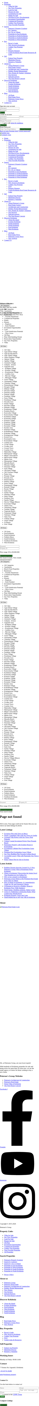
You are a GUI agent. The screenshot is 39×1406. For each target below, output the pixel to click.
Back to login (4, 131)
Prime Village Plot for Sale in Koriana (16, 859)
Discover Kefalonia (10, 80)
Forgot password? (25, 131)
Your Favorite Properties (16, 25)
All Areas (3, 528)
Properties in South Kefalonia (18, 38)
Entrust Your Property (15, 58)
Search (6, 27)
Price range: (4, 552)
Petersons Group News (16, 99)
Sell (5, 56)
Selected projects (13, 77)
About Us (7, 64)
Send (2, 1396)
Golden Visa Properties (16, 23)
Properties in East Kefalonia (17, 34)
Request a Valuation (14, 62)
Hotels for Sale (13, 15)
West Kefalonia (13, 91)
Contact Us (8, 103)
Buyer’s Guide (13, 43)
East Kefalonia (13, 90)
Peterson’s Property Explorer (17, 28)
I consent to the (12, 1394)
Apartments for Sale (14, 14)
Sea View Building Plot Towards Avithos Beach (20, 854)
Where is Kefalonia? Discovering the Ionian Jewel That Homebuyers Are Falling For (20, 874)
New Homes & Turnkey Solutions (19, 73)
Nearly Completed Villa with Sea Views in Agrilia (20, 835)
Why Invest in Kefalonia (16, 45)
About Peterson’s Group (16, 65)
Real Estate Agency (14, 67)
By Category (12, 30)
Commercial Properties (15, 21)
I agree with (12, 123)
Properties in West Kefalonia (17, 39)
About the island (13, 82)
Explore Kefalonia (14, 84)
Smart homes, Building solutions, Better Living (19, 890)
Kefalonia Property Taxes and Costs (16, 895)
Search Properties (6, 809)
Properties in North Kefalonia (18, 36)
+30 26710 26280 (6, 1371)
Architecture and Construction (18, 69)
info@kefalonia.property (8, 1374)
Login (2, 112)
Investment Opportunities (16, 19)
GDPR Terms (17, 1394)
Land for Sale (12, 10)
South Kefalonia (13, 86)
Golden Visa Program (15, 47)
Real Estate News (14, 97)
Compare (3, 1405)
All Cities (3, 346)
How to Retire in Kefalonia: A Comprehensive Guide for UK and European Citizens (19, 883)
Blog (5, 93)
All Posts (11, 95)
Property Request (14, 51)
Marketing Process (14, 60)
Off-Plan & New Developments (18, 17)
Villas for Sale (13, 6)
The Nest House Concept (16, 78)
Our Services (12, 75)
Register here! (13, 131)
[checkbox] (1, 1394)
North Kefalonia (13, 88)
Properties (7, 4)
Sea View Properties (15, 8)
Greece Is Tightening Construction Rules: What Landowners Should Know (19, 892)
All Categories (5, 305)
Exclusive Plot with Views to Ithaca (16, 833)
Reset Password (25, 129)
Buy (5, 41)
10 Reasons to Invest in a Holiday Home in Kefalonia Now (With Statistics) (18, 887)
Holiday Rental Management (17, 71)
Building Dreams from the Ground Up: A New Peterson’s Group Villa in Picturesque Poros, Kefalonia (19, 869)
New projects (12, 101)
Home (6, 2)
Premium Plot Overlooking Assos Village (17, 852)
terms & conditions (17, 123)
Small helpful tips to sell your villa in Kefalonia (19, 897)
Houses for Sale (13, 12)
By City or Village (14, 32)
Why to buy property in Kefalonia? (15, 877)
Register (3, 125)
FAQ (10, 49)
